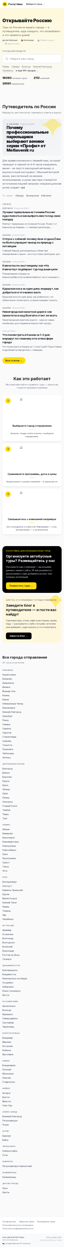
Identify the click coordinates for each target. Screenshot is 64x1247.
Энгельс (6, 757)
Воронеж (7, 777)
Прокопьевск (9, 858)
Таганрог (7, 959)
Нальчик (6, 1078)
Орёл (5, 793)
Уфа (4, 915)
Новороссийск (9, 1151)
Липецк (6, 789)
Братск (6, 1097)
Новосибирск (9, 850)
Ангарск (6, 1093)
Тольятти (7, 745)
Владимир (7, 1038)
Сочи (5, 1155)
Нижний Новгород (42, 66)
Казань (6, 695)
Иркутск (6, 1101)
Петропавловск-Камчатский (17, 1166)
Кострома (7, 1046)
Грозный (6, 1069)
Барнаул (6, 1136)
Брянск (6, 772)
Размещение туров (46, 1221)
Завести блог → (19, 635)
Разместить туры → (21, 585)
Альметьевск (9, 674)
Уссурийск (7, 982)
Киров (5, 699)
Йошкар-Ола (8, 691)
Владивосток (9, 974)
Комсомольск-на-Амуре (14, 978)
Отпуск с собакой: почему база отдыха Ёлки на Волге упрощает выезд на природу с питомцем (31, 242)
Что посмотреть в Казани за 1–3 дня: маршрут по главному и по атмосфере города (27, 338)
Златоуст (7, 886)
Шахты (5, 1192)
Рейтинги (46, 195)
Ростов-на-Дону (11, 955)
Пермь (5, 66)
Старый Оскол (9, 806)
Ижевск (6, 687)
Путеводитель (9, 1221)
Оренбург (7, 716)
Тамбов (6, 810)
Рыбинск (6, 1050)
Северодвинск (10, 1018)
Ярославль (8, 1054)
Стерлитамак (9, 737)
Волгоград (7, 938)
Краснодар (8, 951)
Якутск (5, 995)
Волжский (7, 946)
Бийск (5, 1140)
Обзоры (19, 195)
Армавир (6, 930)
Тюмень (6, 911)
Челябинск (7, 70)
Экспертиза (32, 195)
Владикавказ (8, 1065)
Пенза (5, 720)
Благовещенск (9, 970)
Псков (5, 1124)
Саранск (6, 728)
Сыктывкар (8, 1022)
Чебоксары (8, 753)
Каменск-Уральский (12, 890)
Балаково (7, 679)
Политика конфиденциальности (17, 1228)
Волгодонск (8, 942)
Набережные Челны (12, 703)
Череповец (8, 1026)
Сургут (6, 862)
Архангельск (8, 1006)
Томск (5, 866)
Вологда (26, 66)
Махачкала (8, 1073)
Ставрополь (8, 1082)
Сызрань (6, 741)
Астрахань (7, 934)
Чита (4, 870)
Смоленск (7, 802)
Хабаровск (8, 986)
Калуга (5, 781)
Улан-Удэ (7, 1105)
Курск (5, 785)
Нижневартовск (10, 841)
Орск (5, 1188)
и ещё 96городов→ (27, 70)
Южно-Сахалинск (11, 991)
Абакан (6, 829)
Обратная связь (26, 1221)
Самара (15, 66)
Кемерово (7, 833)
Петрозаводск (10, 1120)
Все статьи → (13, 360)
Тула (4, 818)
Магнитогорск (9, 898)
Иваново (6, 1042)
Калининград (9, 1177)
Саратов (6, 732)
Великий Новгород (12, 1116)
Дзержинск (8, 683)
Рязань (6, 797)
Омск (5, 854)
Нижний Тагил (9, 902)
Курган (5, 894)
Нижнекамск (8, 708)
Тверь (5, 814)
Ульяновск (7, 749)
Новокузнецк (9, 846)
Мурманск (7, 1014)
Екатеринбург (9, 882)
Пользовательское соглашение (17, 1225)
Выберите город (34, 4)
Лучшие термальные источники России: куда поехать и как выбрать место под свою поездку (31, 216)
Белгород (7, 768)
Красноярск (8, 837)
